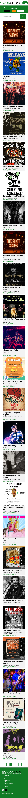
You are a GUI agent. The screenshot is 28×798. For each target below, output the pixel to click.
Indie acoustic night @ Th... (13, 600)
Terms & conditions (8, 783)
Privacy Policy (7, 785)
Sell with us (6, 775)
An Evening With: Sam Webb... (11, 476)
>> (23, 764)
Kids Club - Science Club (12, 382)
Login (14, 11)
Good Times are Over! (11, 693)
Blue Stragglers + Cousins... (14, 106)
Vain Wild (6, 754)
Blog (5, 778)
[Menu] (25, 3)
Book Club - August (10, 723)
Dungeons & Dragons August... (11, 414)
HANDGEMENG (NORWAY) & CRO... (13, 662)
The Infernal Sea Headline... (14, 226)
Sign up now (21, 11)
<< (4, 764)
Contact (6, 786)
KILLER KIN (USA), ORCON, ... (13, 570)
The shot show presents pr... (12, 46)
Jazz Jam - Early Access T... (14, 446)
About (5, 777)
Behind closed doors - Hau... (11, 540)
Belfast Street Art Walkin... (13, 196)
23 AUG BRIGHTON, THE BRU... (12, 288)
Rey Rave (6, 77)
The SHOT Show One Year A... (13, 256)
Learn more (7, 11)
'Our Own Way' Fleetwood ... (14, 319)
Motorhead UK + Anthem (13, 166)
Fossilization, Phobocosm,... (13, 136)
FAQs (5, 781)
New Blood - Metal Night (12, 630)
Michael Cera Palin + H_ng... (11, 351)
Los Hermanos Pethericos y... (13, 508)
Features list (7, 780)
